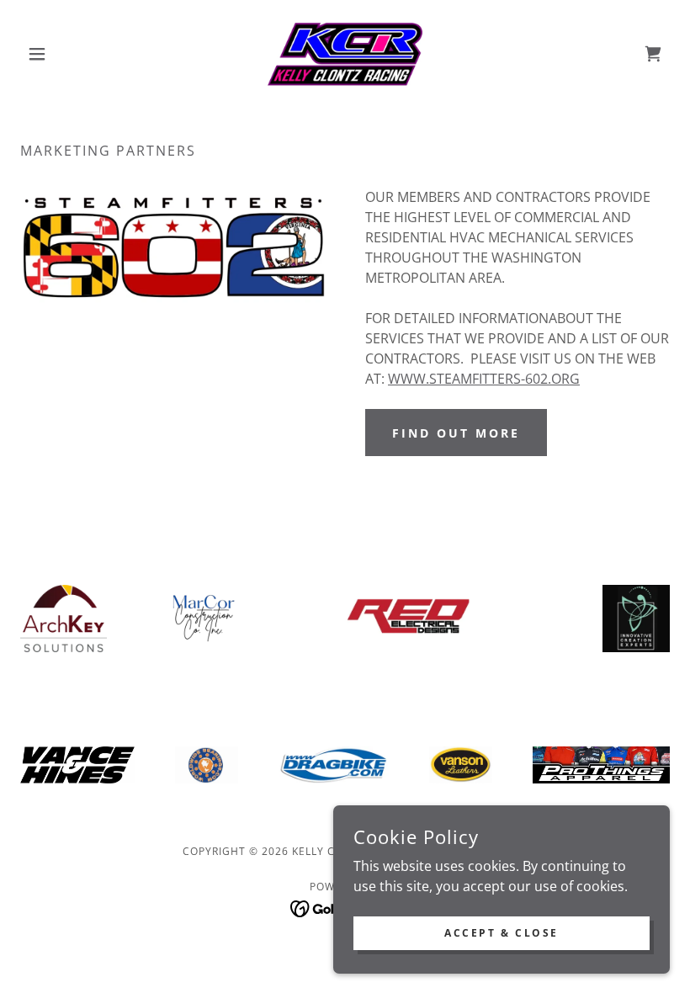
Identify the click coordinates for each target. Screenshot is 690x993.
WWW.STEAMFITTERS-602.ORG (484, 378)
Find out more (456, 433)
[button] (69, 54)
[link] (345, 54)
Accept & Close (501, 933)
